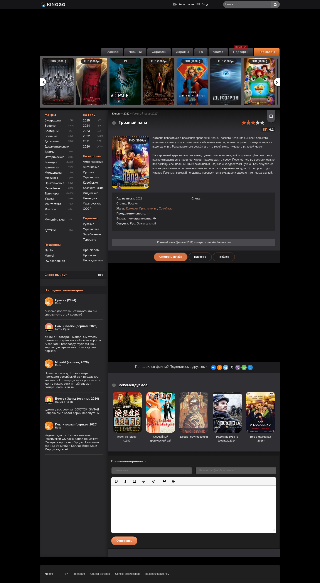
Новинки (135, 51)
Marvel (49, 255)
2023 (86, 131)
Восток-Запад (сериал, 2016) (77, 398)
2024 (86, 125)
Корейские (90, 182)
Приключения (148, 208)
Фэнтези (50, 209)
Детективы (52, 141)
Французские (92, 203)
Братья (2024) (65, 300)
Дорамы (182, 51)
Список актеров (100, 573)
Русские (88, 172)
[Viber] (238, 367)
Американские (93, 161)
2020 (86, 146)
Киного (49, 573)
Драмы (49, 151)
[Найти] (275, 4)
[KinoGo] (52, 4)
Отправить (124, 540)
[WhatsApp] (244, 367)
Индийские (90, 193)
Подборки (241, 50)
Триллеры (52, 193)
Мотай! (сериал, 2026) (72, 362)
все (100, 274)
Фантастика (53, 204)
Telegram (79, 573)
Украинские (91, 177)
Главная (112, 51)
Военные (51, 136)
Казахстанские (93, 187)
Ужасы (49, 198)
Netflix (49, 250)
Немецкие (90, 198)
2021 (86, 141)
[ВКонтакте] (213, 367)
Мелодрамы (53, 172)
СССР (87, 208)
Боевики (50, 125)
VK (66, 573)
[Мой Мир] (250, 367)
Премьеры (266, 51)
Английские (91, 167)
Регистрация (186, 4)
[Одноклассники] (219, 367)
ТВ (201, 51)
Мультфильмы (55, 219)
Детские (50, 230)
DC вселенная (55, 260)
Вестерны (52, 131)
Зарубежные (92, 234)
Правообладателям (157, 573)
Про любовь (91, 250)
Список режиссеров (127, 573)
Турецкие (89, 239)
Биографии (53, 120)
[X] (231, 367)
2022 (139, 198)
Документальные (57, 146)
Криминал (52, 167)
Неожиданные (93, 260)
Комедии (132, 208)
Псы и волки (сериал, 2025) (76, 326)
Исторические (54, 157)
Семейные (165, 208)
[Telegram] (225, 367)
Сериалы (159, 51)
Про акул (89, 255)
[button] (116, 481)
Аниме (218, 51)
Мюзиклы (51, 177)
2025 (86, 120)
